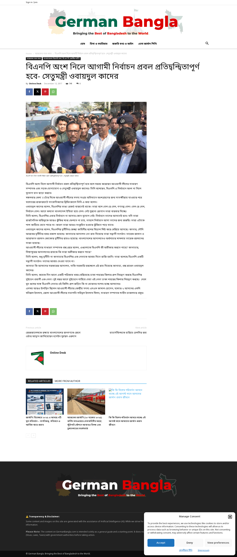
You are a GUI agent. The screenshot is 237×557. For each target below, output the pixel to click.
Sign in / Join (31, 2)
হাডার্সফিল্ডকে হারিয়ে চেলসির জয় (128, 333)
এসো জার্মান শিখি (147, 44)
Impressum (203, 550)
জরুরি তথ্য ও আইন (122, 44)
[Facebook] (29, 91)
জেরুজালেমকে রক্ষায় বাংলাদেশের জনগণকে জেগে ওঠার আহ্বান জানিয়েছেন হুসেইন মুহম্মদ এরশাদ (53, 334)
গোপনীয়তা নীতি (185, 550)
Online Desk (35, 84)
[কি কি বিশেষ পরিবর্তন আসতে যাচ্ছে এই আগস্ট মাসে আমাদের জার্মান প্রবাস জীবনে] (128, 402)
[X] (37, 91)
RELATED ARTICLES (39, 381)
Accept (160, 543)
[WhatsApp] (53, 91)
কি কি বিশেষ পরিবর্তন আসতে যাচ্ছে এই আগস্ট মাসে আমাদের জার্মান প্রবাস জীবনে (127, 421)
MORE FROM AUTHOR (67, 381)
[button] (230, 517)
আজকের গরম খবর (43, 53)
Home (29, 53)
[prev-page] (28, 435)
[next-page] (33, 435)
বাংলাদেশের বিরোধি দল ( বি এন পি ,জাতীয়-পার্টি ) (62, 58)
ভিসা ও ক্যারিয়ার (98, 44)
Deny (190, 543)
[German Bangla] (118, 22)
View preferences (218, 543)
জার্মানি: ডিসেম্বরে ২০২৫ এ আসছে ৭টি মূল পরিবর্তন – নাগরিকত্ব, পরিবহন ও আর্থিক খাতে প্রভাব (43, 421)
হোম (82, 44)
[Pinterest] (45, 91)
